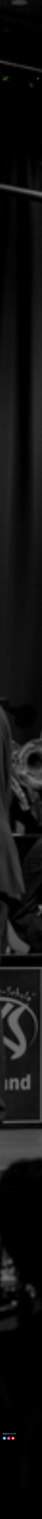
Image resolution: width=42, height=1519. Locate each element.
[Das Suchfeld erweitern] (37, 78)
